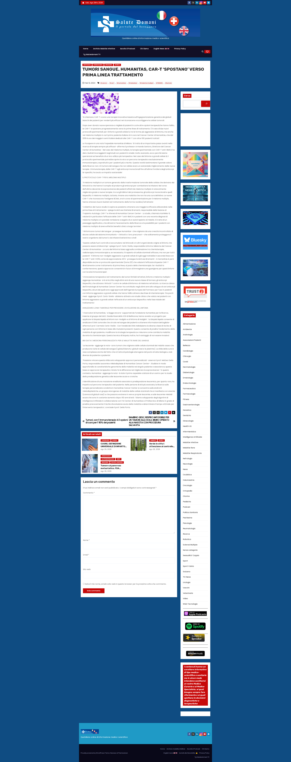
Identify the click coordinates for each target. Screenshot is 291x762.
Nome (86, 540)
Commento (89, 492)
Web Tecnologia (190, 604)
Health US (187, 426)
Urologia (186, 582)
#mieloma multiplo (146, 83)
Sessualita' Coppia (191, 555)
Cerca (187, 95)
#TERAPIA (159, 83)
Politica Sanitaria (117, 462)
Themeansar (123, 753)
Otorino (186, 496)
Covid (185, 361)
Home (85, 49)
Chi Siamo (144, 49)
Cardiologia (105, 440)
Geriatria (187, 415)
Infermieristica (189, 431)
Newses (113, 753)
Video (185, 598)
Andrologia (188, 334)
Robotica (187, 539)
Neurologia (187, 464)
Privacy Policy (180, 49)
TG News (187, 577)
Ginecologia (188, 421)
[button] (202, 51)
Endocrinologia (189, 383)
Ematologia (87, 65)
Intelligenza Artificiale (192, 437)
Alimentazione (189, 324)
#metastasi (133, 83)
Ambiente (153, 440)
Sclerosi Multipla (190, 544)
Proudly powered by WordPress (93, 753)
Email (86, 555)
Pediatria (187, 501)
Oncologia (108, 65)
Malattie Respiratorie (192, 453)
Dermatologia (189, 367)
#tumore (168, 83)
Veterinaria (188, 593)
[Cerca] (206, 104)
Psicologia (187, 523)
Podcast (186, 507)
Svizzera (186, 571)
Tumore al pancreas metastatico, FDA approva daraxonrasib (112, 468)
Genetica (187, 410)
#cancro (103, 83)
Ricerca (117, 65)
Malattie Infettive (190, 442)
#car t (112, 83)
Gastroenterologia (108, 459)
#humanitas (121, 83)
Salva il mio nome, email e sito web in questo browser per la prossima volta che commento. (125, 584)
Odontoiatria (188, 480)
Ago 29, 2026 (106, 449)
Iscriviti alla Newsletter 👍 (188, 753)
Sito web (87, 569)
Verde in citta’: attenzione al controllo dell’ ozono (161, 446)
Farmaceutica (189, 388)
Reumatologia (189, 528)
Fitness (186, 399)
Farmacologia (98, 65)
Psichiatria (187, 517)
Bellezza (186, 345)
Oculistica (187, 474)
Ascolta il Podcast (127, 49)
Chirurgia (187, 356)
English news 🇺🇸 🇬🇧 (161, 49)
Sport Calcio (188, 566)
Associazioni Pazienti (192, 340)
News (118, 459)
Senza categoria (190, 550)
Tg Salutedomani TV (91, 54)
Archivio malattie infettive (104, 49)
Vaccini (186, 587)
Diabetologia (188, 372)
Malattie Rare (189, 447)
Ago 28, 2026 (106, 471)
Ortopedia (187, 491)
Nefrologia (187, 458)
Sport (185, 561)
